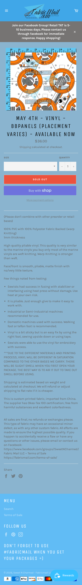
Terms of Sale (13, 515)
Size (6, 157)
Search (9, 509)
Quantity (64, 157)
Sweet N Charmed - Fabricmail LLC (32, 572)
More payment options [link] (40, 200)
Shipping (25, 147)
